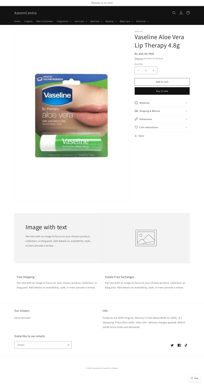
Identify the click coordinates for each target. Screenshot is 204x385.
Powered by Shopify (110, 368)
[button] (64, 21)
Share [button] (141, 135)
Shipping (139, 58)
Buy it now (162, 90)
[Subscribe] (68, 345)
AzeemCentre (97, 368)
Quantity (139, 64)
